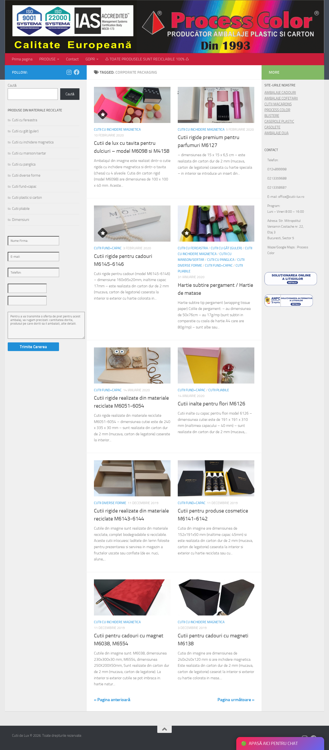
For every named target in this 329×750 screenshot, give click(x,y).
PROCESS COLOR (277, 110)
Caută (12, 85)
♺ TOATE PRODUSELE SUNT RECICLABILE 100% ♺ (147, 59)
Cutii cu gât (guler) (226, 248)
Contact (72, 59)
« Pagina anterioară (112, 699)
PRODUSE (47, 59)
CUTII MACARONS (278, 104)
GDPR (90, 59)
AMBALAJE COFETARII (281, 98)
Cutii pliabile (218, 390)
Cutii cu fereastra (193, 248)
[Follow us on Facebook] (76, 72)
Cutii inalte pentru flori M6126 (211, 404)
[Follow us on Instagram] (69, 72)
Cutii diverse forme (110, 503)
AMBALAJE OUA (276, 133)
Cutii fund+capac (108, 248)
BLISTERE (271, 116)
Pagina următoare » (235, 699)
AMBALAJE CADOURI (280, 92)
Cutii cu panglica (220, 260)
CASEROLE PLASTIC (279, 121)
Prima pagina (22, 59)
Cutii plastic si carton (27, 197)
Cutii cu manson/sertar (29, 153)
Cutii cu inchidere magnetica (117, 130)
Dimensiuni (20, 220)
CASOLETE (272, 127)
